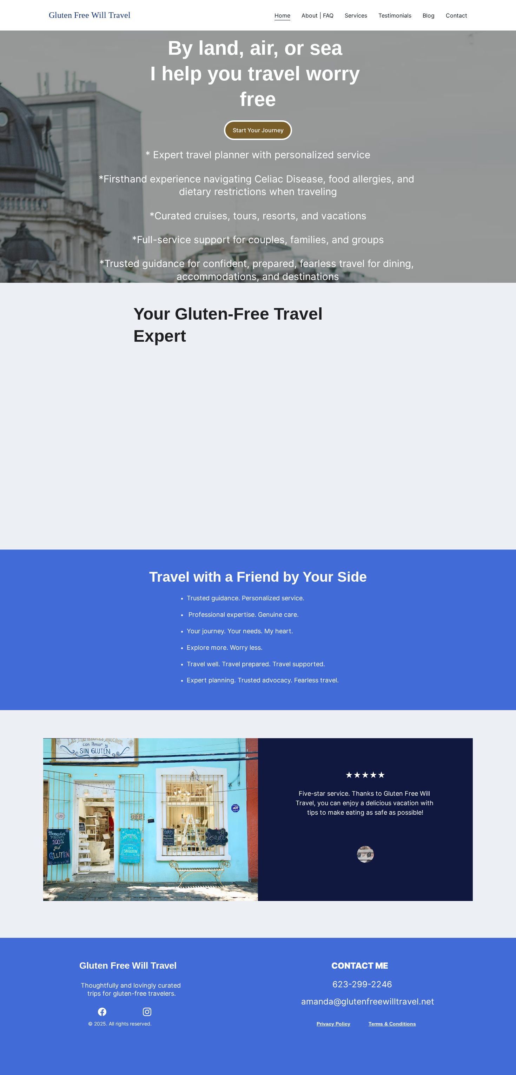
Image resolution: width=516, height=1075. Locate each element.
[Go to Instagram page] (147, 1012)
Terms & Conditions (392, 1024)
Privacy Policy (333, 1024)
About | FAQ (317, 15)
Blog (429, 15)
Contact (456, 15)
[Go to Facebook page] (102, 1012)
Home (282, 15)
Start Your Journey (258, 130)
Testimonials (394, 15)
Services (356, 15)
